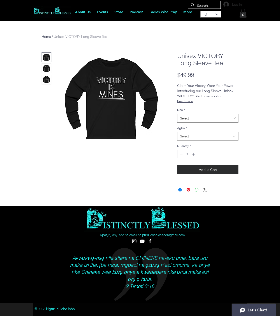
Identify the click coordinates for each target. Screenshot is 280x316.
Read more (185, 101)
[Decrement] (180, 154)
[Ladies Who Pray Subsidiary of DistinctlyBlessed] (142, 241)
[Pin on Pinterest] (188, 189)
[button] (243, 13)
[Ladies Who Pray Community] (150, 241)
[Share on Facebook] (180, 189)
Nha (181, 110)
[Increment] (194, 154)
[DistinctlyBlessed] (134, 241)
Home (46, 36)
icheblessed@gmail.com (167, 235)
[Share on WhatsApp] (196, 189)
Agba (182, 128)
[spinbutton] (187, 154)
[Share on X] (205, 189)
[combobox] (207, 118)
